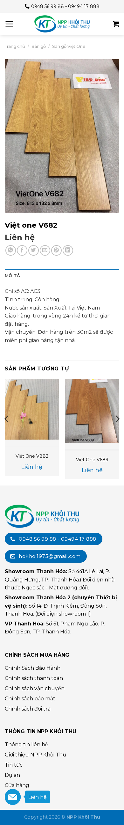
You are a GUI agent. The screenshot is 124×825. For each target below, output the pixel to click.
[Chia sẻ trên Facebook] (22, 250)
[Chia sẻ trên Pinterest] (56, 250)
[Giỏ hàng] (116, 24)
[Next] (117, 432)
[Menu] (9, 24)
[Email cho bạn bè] (45, 250)
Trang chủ (15, 46)
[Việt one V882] (32, 409)
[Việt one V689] (92, 411)
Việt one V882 (32, 456)
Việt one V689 (92, 460)
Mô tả (12, 275)
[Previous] (7, 432)
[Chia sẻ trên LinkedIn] (68, 250)
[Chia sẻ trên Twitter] (33, 250)
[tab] (62, 275)
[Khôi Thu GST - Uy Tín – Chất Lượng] (62, 24)
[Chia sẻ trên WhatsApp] (10, 250)
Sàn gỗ (38, 46)
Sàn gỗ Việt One (69, 46)
